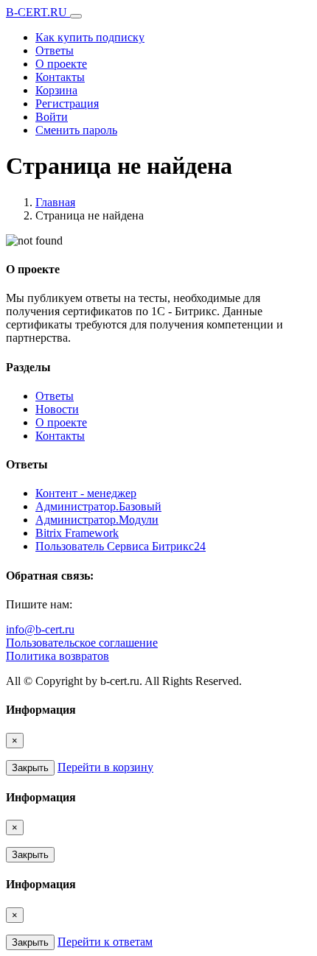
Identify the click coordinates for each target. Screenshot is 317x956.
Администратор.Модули (96, 519)
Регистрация (67, 103)
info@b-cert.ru (40, 629)
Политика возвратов (57, 656)
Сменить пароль (76, 130)
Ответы (54, 50)
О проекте (61, 63)
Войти (51, 116)
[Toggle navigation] (76, 16)
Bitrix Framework (77, 533)
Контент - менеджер (85, 493)
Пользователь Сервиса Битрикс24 (120, 546)
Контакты (60, 77)
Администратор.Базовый (98, 506)
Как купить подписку (89, 37)
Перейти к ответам (105, 941)
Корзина (56, 90)
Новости (57, 409)
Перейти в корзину (105, 767)
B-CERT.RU (38, 12)
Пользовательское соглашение (82, 642)
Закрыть (30, 767)
